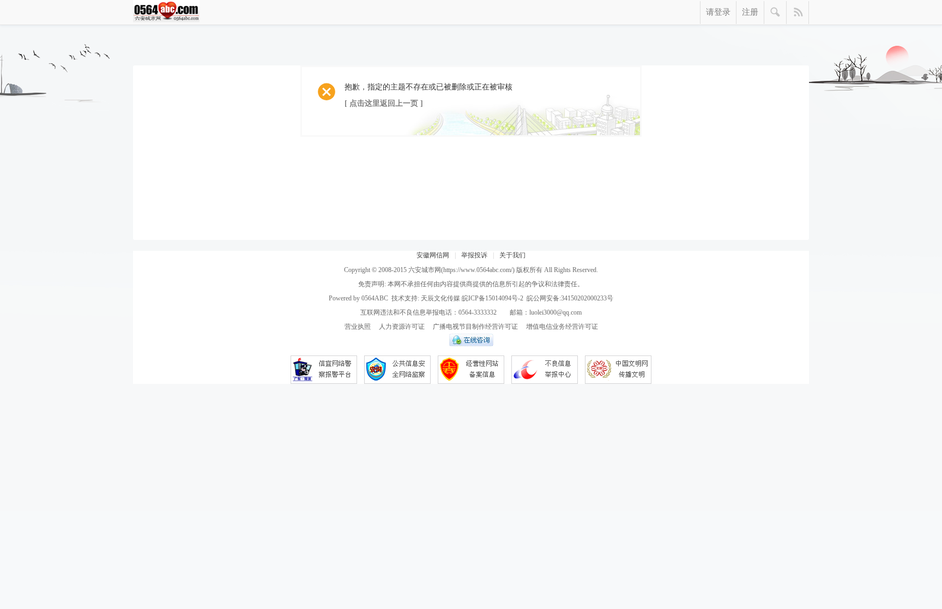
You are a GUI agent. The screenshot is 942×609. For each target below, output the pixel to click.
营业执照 (358, 326)
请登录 (718, 12)
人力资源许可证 (402, 326)
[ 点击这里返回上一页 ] (384, 103)
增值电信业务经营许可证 (562, 326)
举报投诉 (474, 255)
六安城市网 (424, 270)
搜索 (775, 12)
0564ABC (374, 298)
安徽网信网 (432, 255)
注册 (750, 12)
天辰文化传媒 (440, 298)
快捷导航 (798, 12)
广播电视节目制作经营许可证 (475, 326)
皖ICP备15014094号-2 (492, 298)
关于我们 (512, 255)
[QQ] (471, 344)
